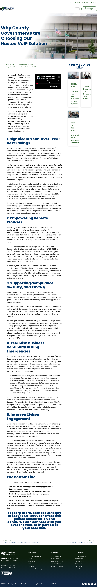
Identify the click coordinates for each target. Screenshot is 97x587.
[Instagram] (89, 584)
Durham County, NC (52, 232)
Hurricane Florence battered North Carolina (24, 402)
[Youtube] (95, 584)
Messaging (31, 561)
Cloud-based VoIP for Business (20, 67)
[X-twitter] (92, 584)
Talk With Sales (56, 564)
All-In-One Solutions (34, 556)
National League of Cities (40, 148)
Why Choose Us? (56, 556)
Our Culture (55, 559)
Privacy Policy (37, 584)
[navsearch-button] (71, 2)
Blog (7, 67)
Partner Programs (57, 566)
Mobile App (31, 564)
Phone (30, 559)
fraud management (48, 326)
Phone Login (78, 564)
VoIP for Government (39, 67)
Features (31, 566)
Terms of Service (46, 584)
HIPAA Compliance (57, 584)
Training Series (79, 559)
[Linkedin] (83, 584)
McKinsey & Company (37, 424)
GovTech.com (23, 75)
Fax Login (78, 569)
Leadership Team (57, 561)
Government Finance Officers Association (37, 356)
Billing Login (78, 566)
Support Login (79, 561)
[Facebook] (86, 584)
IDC (44, 237)
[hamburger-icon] (77, 8)
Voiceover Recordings (35, 569)
